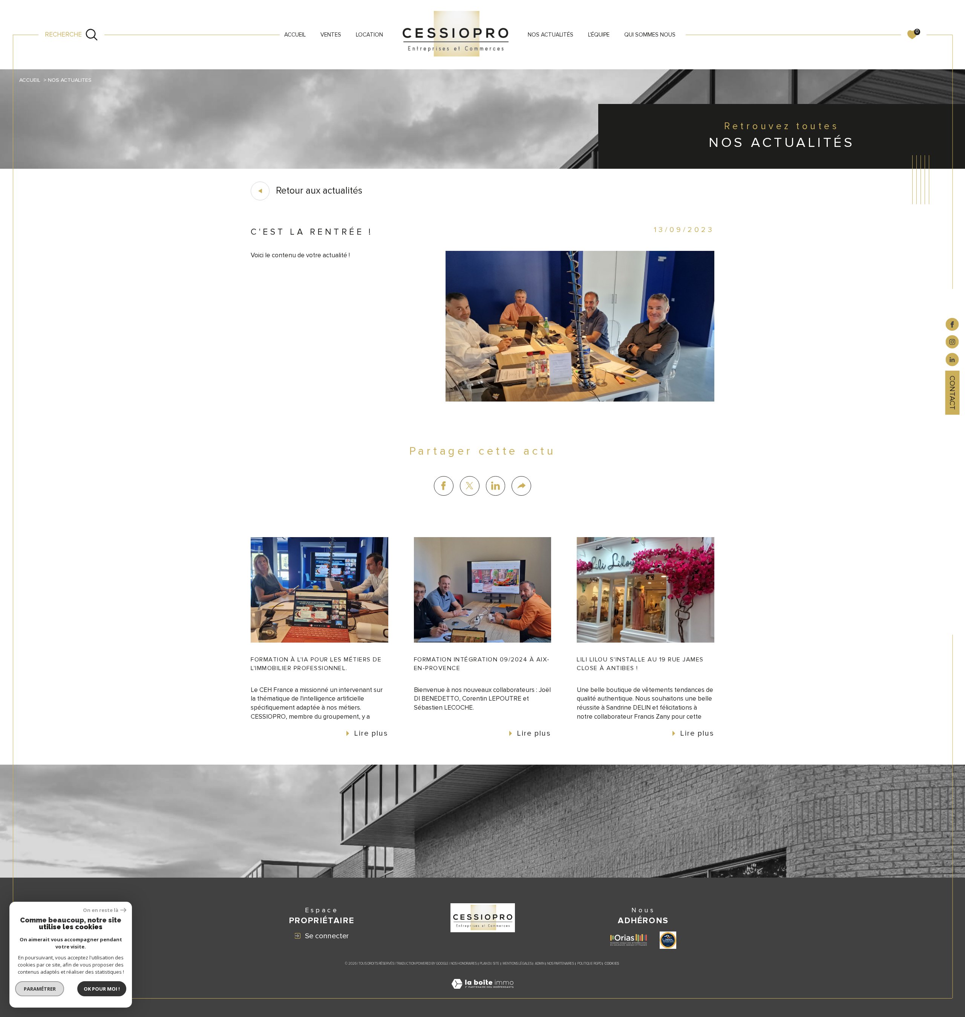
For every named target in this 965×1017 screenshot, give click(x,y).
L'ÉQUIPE (599, 34)
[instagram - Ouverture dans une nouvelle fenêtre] (952, 341)
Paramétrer (40, 988)
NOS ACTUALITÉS (550, 34)
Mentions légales (517, 963)
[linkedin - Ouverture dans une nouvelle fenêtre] (952, 359)
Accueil (295, 34)
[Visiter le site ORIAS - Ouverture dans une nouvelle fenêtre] (628, 940)
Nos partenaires (560, 963)
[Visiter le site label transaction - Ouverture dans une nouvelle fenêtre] (668, 940)
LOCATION (369, 34)
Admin (539, 963)
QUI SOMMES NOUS (650, 34)
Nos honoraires (464, 963)
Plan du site (489, 963)
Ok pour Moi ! (102, 988)
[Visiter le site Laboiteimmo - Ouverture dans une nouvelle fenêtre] (482, 993)
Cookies (612, 964)
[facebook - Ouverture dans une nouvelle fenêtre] (952, 324)
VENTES (330, 34)
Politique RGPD (589, 963)
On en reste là (100, 910)
